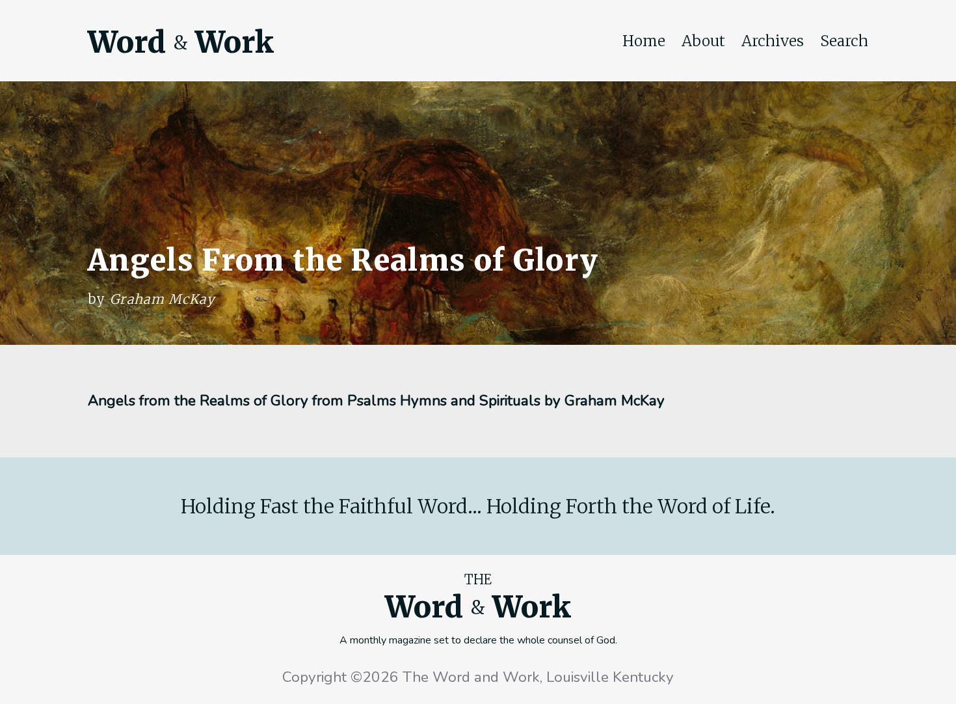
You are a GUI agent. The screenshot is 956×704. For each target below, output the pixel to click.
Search (844, 41)
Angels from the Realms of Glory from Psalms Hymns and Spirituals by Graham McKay (376, 400)
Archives (772, 41)
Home (643, 41)
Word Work (181, 42)
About (703, 41)
